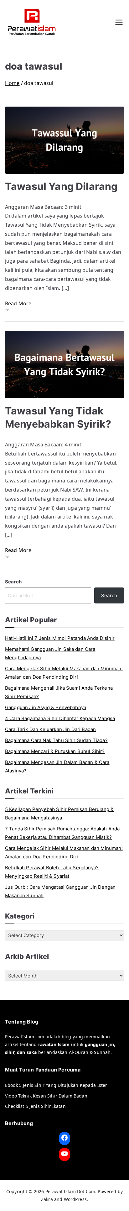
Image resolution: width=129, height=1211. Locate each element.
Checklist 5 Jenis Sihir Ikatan (35, 1106)
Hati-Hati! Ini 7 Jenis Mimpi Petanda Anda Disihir (60, 638)
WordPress (75, 1199)
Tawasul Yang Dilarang (61, 186)
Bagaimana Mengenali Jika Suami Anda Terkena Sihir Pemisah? (59, 692)
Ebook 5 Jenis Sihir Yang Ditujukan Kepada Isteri (57, 1085)
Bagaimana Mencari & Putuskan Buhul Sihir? (55, 751)
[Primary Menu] (119, 22)
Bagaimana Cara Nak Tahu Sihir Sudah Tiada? (56, 740)
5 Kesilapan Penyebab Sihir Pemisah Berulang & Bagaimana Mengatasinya (59, 813)
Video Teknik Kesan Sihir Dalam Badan (46, 1096)
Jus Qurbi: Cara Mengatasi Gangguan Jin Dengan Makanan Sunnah (60, 891)
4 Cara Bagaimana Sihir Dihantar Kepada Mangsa (60, 718)
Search (13, 582)
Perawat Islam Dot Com (70, 1191)
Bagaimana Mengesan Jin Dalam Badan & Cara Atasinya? (57, 766)
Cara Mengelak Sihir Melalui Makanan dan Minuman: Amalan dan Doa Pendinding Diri (64, 673)
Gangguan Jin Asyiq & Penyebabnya (45, 707)
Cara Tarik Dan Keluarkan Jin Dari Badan (50, 729)
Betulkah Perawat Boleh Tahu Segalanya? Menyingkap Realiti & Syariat (52, 872)
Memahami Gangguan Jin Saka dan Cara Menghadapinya (50, 653)
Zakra (47, 1199)
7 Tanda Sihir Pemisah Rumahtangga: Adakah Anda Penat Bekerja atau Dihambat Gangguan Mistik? (62, 833)
